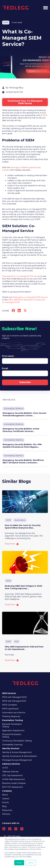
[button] (45, 7)
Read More (10, 544)
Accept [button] (19, 863)
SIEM (44, 115)
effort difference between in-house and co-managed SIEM (23, 301)
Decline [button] (31, 863)
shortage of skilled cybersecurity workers (21, 168)
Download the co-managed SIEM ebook (21, 276)
